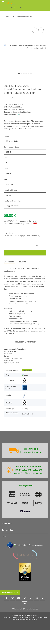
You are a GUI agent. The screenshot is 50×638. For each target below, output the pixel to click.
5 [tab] (28, 68)
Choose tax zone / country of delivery (19, 218)
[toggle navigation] (3, 2)
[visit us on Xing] (42, 596)
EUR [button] (24, 2)
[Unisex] (24, 400)
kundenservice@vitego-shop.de (26, 617)
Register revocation (10, 590)
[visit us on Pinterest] (30, 596)
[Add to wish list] (41, 25)
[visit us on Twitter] (12, 596)
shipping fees (33, 607)
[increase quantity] (43, 240)
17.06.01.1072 (27, 368)
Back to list (10, 11)
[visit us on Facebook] (6, 596)
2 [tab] (21, 68)
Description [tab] (9, 257)
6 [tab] (31, 68)
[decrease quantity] (6, 240)
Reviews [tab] (22, 257)
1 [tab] (19, 68)
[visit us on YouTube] (18, 596)
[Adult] (24, 378)
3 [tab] (24, 68)
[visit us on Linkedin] (24, 601)
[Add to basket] (6, 19)
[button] (19, 2)
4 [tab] (26, 68)
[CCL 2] (24, 385)
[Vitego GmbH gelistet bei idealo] (9, 542)
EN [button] (31, 2)
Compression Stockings (21, 107)
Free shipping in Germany (26, 216)
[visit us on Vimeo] (24, 596)
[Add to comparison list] (34, 25)
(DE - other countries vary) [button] (33, 231)
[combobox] (25, 136)
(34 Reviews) (16, 93)
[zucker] (25, 372)
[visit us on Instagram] (36, 596)
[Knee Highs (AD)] (24, 393)
